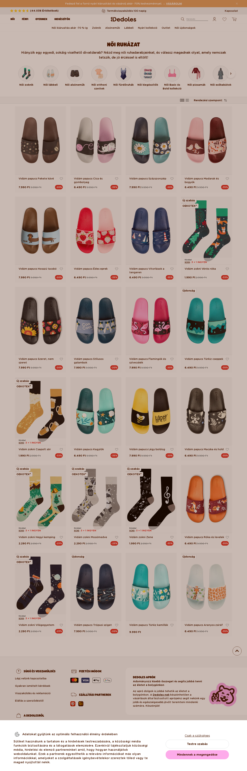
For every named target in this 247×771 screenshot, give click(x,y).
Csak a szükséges (197, 735)
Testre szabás (197, 744)
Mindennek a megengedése (197, 754)
